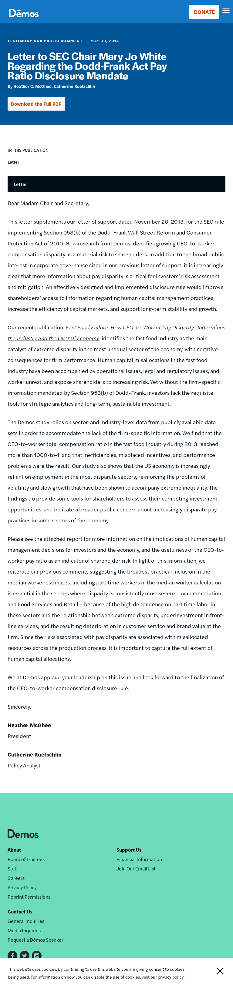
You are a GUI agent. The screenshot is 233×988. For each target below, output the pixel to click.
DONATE (204, 11)
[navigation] (226, 11)
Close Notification (210, 973)
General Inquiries (26, 920)
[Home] (24, 19)
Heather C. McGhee (32, 86)
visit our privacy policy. (163, 977)
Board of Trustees (26, 859)
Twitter (24, 955)
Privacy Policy (22, 887)
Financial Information (139, 859)
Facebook (12, 955)
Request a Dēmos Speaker (35, 939)
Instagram (37, 955)
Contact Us (20, 911)
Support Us (129, 849)
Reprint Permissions (29, 896)
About (14, 849)
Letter (13, 162)
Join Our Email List (136, 868)
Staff (13, 868)
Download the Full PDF (36, 103)
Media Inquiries (24, 930)
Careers (16, 877)
